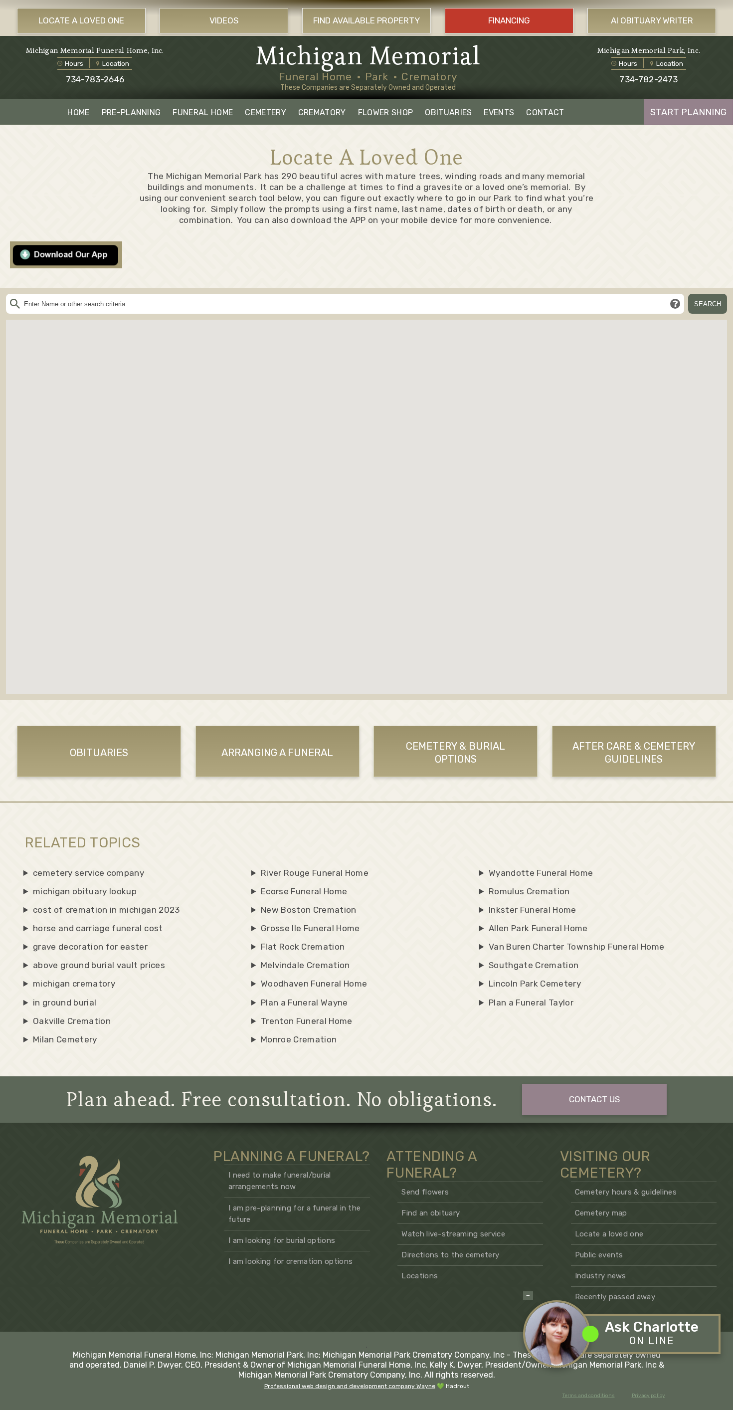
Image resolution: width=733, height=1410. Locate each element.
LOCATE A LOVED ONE (81, 20)
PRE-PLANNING (131, 112)
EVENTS (499, 112)
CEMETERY (265, 112)
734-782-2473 (648, 79)
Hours (74, 63)
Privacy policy (648, 1396)
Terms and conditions (588, 1396)
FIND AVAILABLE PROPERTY (366, 20)
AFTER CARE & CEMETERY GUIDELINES (633, 752)
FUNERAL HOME (203, 112)
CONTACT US (594, 1099)
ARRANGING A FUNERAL (277, 753)
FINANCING (509, 20)
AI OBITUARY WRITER (652, 20)
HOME (78, 112)
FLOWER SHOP (385, 112)
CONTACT (545, 112)
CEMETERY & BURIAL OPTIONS (455, 752)
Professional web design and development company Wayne (349, 1386)
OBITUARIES (448, 112)
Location (115, 63)
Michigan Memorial (368, 56)
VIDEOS (223, 20)
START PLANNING (688, 112)
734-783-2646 (95, 79)
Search (707, 304)
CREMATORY (322, 112)
